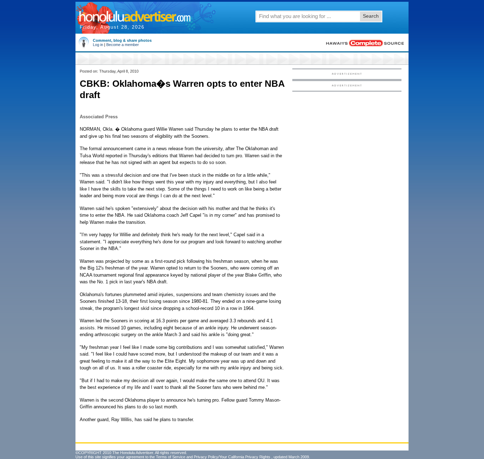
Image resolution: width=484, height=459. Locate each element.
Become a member (122, 44)
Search (371, 16)
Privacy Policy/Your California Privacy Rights (232, 457)
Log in (98, 44)
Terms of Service (170, 457)
